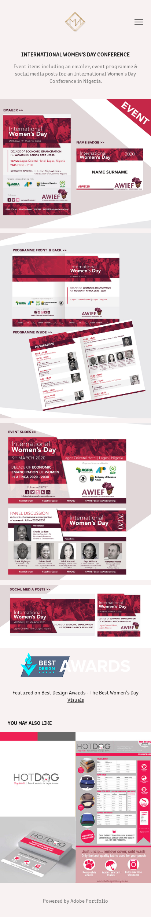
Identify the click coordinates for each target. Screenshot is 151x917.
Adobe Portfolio (89, 900)
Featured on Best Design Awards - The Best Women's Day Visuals (75, 696)
